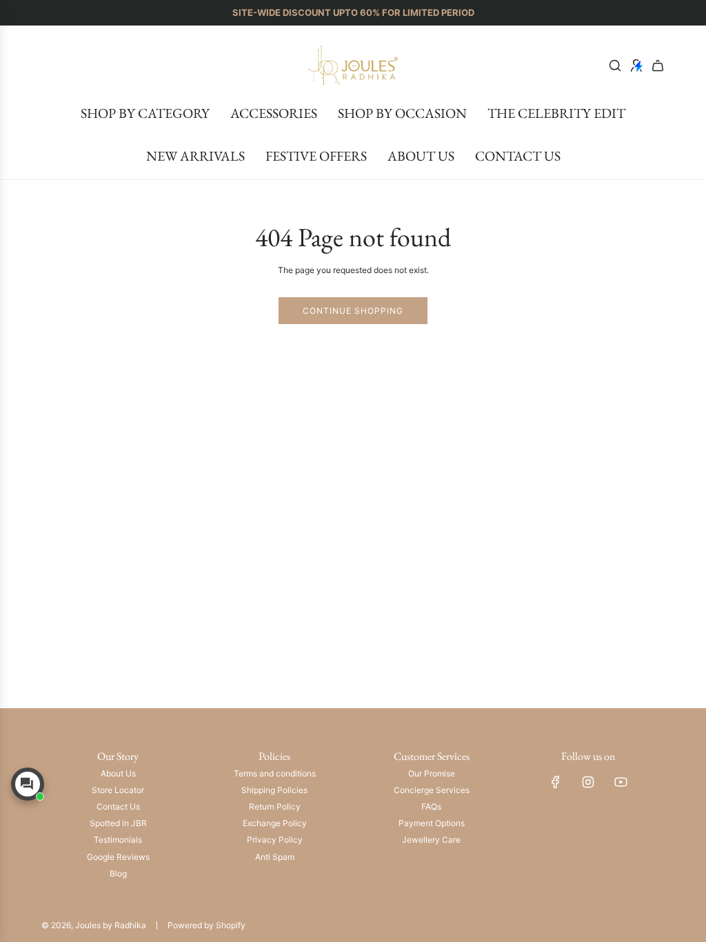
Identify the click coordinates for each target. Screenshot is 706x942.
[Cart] (658, 65)
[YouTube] (620, 782)
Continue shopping (353, 310)
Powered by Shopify (206, 925)
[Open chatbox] (27, 784)
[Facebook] (556, 782)
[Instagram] (588, 782)
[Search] (615, 65)
